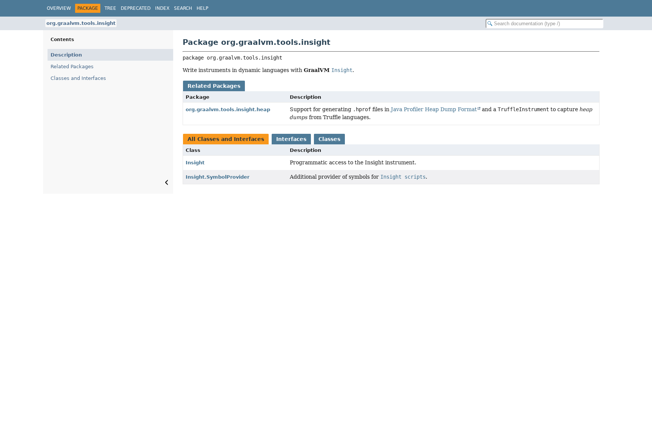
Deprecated (136, 8)
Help (202, 8)
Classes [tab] (329, 139)
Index (162, 8)
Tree (110, 8)
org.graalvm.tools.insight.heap (228, 109)
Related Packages (72, 66)
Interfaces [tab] (291, 139)
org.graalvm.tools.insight (80, 23)
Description (66, 55)
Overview (59, 8)
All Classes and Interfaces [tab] (226, 139)
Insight (195, 162)
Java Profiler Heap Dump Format (434, 109)
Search (183, 8)
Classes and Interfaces (78, 78)
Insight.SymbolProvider (217, 177)
